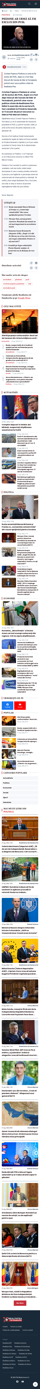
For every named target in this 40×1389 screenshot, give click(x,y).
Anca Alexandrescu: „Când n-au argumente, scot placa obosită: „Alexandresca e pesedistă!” (19, 379)
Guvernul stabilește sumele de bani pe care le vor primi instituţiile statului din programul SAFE (27, 646)
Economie (5, 341)
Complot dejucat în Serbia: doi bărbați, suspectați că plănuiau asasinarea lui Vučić (17, 427)
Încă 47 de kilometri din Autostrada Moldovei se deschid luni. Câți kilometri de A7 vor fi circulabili (27, 440)
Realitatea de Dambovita (26, 55)
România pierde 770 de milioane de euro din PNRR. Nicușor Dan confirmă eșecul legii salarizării (27, 687)
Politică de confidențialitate (11, 1330)
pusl (27, 279)
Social (8, 373)
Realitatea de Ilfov (21, 1357)
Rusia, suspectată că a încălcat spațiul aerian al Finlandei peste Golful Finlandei (19, 347)
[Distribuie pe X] (36, 60)
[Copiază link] (31, 55)
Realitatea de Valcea (9, 1364)
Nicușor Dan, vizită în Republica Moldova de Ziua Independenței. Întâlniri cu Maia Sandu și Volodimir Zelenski (19, 1295)
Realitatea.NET (7, 1343)
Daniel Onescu (32, 924)
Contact (5, 1326)
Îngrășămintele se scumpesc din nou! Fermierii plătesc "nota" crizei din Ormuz (27, 674)
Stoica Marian (33, 1006)
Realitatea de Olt (8, 1357)
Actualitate (10, 352)
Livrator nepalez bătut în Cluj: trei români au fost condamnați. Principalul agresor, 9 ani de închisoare (27, 467)
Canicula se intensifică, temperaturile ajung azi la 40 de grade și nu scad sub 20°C (19, 358)
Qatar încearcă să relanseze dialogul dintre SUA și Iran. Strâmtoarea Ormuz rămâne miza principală (20, 1134)
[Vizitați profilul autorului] (4, 57)
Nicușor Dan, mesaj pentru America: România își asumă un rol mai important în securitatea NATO (22, 223)
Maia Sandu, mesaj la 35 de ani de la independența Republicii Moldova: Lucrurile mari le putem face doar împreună (19, 1013)
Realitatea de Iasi (8, 1368)
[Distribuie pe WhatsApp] (31, 60)
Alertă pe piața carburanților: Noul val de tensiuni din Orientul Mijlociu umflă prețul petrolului (20, 338)
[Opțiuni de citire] (35, 1384)
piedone (18, 279)
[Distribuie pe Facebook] (36, 55)
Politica (17, 11)
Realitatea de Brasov (24, 1364)
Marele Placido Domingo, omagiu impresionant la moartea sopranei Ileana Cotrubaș (20, 369)
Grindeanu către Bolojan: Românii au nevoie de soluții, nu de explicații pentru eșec (19, 1215)
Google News (24, 298)
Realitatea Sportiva (20, 1343)
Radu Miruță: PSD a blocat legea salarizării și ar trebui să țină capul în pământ (19, 1175)
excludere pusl (9, 288)
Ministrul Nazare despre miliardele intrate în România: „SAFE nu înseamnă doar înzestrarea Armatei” (19, 930)
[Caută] (29, 4)
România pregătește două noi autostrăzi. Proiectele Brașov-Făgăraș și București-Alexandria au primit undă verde (26, 482)
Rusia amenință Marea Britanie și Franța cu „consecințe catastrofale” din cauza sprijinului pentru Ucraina (22, 211)
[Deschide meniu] (35, 4)
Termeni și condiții (16, 1326)
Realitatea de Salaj (23, 1350)
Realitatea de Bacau (9, 1350)
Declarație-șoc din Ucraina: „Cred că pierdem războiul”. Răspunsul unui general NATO (19, 1093)
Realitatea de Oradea (25, 1354)
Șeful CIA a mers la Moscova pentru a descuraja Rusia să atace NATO (19, 1254)
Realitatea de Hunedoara (22, 1346)
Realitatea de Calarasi (9, 1354)
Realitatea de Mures (9, 1361)
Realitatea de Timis (24, 1361)
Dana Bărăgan (32, 1288)
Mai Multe (20, 1303)
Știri (11, 11)
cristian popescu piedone (13, 284)
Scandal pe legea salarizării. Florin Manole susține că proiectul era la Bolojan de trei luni (21, 249)
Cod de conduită (27, 1330)
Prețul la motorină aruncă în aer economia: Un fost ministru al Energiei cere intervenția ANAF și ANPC (27, 661)
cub (29, 284)
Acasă (5, 11)
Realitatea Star (7, 1346)
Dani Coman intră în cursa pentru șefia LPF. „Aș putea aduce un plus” (27, 454)
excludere (7, 279)
